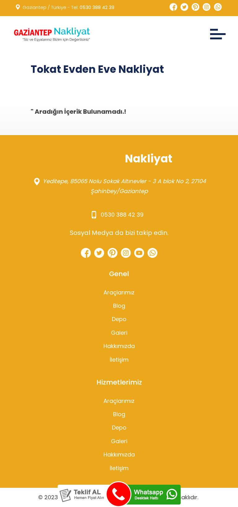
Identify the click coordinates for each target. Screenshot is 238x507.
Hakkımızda (119, 346)
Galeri (119, 333)
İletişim (119, 360)
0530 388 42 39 (97, 7)
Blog (119, 306)
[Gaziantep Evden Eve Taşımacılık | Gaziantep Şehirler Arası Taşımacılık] (51, 35)
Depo (119, 319)
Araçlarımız (119, 292)
